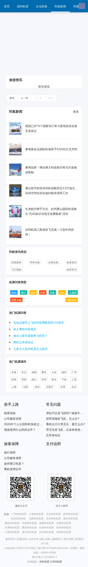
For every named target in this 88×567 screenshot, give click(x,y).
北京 (74, 386)
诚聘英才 (57, 539)
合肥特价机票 (63, 523)
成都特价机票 (46, 523)
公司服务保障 (12, 458)
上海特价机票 (36, 514)
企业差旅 (41, 6)
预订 (23, 292)
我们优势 (68, 539)
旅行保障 (10, 452)
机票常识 (72, 269)
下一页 (38, 98)
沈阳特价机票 (36, 518)
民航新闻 (60, 6)
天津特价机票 (12, 527)
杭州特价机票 (63, 527)
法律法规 (53, 262)
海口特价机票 (29, 532)
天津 (62, 386)
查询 (13, 292)
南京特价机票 (70, 518)
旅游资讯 (72, 262)
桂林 (13, 379)
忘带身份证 (53, 435)
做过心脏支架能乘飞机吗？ (30, 335)
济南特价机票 (29, 523)
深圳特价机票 (63, 532)
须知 (62, 292)
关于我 (44, 543)
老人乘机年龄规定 (24, 329)
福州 (64, 372)
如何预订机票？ (14, 463)
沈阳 (25, 386)
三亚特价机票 (12, 532)
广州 (74, 372)
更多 (76, 111)
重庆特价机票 (29, 527)
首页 (7, 6)
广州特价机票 (19, 514)
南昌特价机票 (12, 523)
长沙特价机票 (53, 518)
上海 (13, 386)
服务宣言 (10, 539)
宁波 (64, 379)
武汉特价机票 (46, 532)
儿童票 (73, 292)
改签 (52, 292)
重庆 (44, 372)
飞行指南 (16, 269)
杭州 (44, 379)
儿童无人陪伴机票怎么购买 (30, 349)
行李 (42, 292)
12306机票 (56, 561)
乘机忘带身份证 (23, 342)
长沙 (23, 372)
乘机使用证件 (12, 469)
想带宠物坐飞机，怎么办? (62, 418)
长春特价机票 (46, 527)
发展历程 (22, 539)
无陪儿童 (16, 300)
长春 (13, 372)
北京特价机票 (53, 514)
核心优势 (45, 539)
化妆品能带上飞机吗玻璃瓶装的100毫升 (38, 322)
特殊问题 (35, 262)
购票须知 (10, 413)
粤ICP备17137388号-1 (44, 557)
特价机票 (44, 561)
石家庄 (49, 386)
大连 (54, 372)
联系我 (79, 539)
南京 (54, 379)
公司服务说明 (12, 418)
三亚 (74, 379)
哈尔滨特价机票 (19, 518)
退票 (33, 292)
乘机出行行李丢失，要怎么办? (65, 424)
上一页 (24, 98)
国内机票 (22, 6)
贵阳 (23, 379)
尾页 (50, 98)
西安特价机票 (70, 514)
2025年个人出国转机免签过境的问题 (27, 424)
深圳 (37, 386)
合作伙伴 (33, 539)
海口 (34, 379)
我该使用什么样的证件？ (20, 429)
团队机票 (72, 300)
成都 (34, 372)
